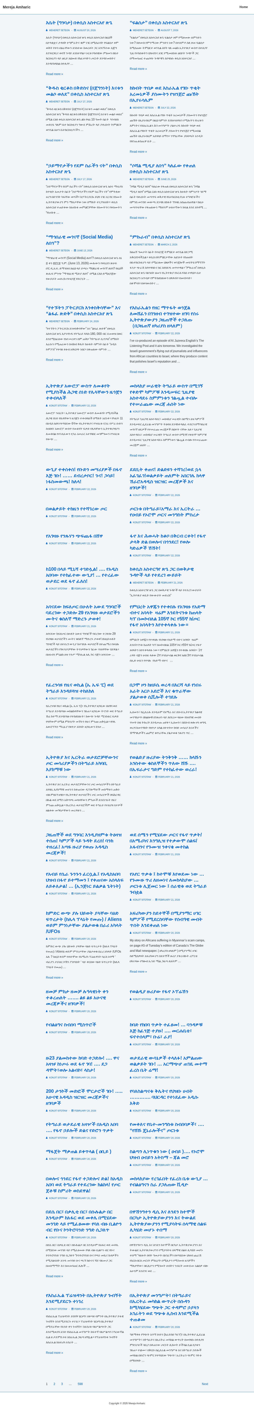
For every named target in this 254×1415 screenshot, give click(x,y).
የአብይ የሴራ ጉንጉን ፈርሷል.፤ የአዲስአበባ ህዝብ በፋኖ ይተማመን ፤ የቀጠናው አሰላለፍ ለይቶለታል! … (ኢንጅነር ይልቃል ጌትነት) (84, 880)
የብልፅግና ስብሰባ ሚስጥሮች (71, 1024)
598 (80, 1384)
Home (243, 7)
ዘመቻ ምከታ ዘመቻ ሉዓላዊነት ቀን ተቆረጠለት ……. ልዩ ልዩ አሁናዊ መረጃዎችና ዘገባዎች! (77, 997)
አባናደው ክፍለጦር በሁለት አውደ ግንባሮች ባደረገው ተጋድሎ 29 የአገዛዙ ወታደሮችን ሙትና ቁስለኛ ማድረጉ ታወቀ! (83, 612)
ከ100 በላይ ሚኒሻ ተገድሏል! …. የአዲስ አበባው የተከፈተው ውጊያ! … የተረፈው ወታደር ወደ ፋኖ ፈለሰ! (82, 575)
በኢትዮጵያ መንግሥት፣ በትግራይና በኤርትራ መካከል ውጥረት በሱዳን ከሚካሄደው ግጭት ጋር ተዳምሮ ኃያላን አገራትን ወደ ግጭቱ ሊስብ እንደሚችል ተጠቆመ (164, 1307)
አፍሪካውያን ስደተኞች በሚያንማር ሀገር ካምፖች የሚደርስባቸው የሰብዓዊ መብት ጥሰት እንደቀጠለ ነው (166, 919)
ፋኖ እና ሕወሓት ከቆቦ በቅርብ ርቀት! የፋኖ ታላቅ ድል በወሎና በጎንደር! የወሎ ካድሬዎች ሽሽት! (168, 542)
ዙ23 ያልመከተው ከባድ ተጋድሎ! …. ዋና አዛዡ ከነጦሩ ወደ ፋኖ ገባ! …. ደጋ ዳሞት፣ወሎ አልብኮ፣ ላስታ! (82, 1064)
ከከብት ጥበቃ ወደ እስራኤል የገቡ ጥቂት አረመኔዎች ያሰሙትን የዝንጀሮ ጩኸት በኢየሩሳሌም (165, 94)
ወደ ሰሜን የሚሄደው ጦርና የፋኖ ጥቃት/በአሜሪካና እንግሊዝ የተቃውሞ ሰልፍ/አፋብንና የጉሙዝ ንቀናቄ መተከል (166, 841)
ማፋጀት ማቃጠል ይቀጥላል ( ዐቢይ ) (78, 1151)
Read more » (54, 74)
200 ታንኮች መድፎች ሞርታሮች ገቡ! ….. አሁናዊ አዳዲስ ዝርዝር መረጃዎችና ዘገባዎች (84, 1097)
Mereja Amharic (16, 7)
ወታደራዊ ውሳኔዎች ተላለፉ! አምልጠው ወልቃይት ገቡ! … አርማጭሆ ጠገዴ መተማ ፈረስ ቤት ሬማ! (168, 1064)
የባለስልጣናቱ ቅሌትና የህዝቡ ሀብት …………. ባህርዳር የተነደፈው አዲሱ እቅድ (164, 1097)
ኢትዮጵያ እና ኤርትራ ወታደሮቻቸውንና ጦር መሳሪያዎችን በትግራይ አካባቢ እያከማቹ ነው (82, 763)
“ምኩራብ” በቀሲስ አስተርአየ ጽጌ (160, 237)
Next (205, 1384)
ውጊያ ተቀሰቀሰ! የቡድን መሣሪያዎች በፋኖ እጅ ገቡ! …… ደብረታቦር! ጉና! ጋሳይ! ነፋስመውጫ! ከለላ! (84, 475)
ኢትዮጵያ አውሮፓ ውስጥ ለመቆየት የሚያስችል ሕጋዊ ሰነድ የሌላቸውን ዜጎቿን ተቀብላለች (84, 392)
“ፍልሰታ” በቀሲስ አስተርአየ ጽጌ (158, 22)
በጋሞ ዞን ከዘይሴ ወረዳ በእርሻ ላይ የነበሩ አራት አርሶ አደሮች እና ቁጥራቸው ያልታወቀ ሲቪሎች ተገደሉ (166, 691)
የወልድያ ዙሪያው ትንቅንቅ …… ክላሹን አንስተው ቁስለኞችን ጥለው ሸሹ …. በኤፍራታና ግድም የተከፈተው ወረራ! (165, 763)
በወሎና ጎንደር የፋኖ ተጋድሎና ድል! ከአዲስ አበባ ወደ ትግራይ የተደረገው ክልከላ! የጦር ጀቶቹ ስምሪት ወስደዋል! (84, 1184)
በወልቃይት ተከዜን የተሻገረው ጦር (76, 508)
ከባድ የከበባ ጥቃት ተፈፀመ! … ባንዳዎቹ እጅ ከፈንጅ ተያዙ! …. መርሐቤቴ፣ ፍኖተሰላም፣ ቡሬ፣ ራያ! (166, 1030)
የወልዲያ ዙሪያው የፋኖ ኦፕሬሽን (159, 991)
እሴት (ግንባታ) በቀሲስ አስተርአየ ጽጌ (79, 22)
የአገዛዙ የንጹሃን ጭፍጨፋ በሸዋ (74, 536)
